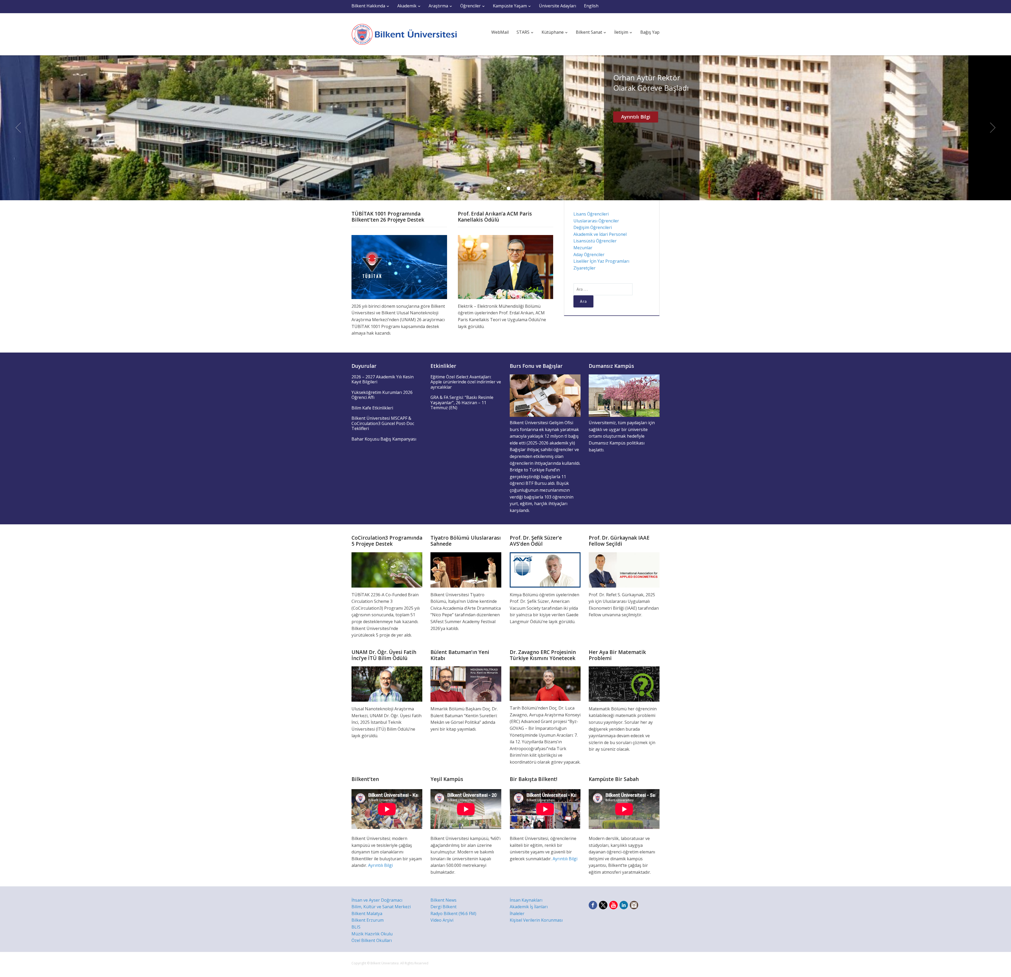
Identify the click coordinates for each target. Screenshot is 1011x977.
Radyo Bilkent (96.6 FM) (453, 913)
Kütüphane (553, 32)
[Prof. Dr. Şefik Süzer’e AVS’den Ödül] (545, 569)
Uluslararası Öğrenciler (596, 221)
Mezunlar (582, 248)
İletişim (621, 32)
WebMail (500, 32)
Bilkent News (443, 900)
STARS (523, 32)
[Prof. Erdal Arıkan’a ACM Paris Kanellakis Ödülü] (505, 267)
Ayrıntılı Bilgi (595, 117)
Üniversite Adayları (557, 6)
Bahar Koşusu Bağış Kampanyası (383, 439)
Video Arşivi (441, 920)
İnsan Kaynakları (526, 900)
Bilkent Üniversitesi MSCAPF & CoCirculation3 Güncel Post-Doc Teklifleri (382, 423)
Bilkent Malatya (366, 913)
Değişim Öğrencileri (592, 227)
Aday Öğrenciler (588, 254)
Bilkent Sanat (589, 32)
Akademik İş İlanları (529, 907)
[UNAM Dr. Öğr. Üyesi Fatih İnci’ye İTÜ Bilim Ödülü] (386, 683)
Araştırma (438, 6)
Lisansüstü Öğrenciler (595, 241)
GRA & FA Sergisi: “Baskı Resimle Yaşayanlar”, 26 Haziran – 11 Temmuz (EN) (461, 402)
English (591, 6)
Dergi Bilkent (443, 907)
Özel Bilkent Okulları (371, 940)
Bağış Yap (650, 32)
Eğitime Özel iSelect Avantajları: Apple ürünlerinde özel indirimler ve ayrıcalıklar (465, 382)
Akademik (407, 6)
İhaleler (517, 913)
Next (993, 128)
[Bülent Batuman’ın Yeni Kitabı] (465, 683)
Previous (18, 128)
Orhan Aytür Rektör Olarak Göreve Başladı (611, 82)
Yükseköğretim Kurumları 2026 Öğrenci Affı (382, 394)
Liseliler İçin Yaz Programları (601, 261)
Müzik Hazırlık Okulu (372, 934)
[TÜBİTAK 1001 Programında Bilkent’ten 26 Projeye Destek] (399, 267)
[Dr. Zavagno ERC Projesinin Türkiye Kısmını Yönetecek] (545, 683)
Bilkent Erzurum (367, 920)
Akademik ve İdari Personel (600, 234)
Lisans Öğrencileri (591, 214)
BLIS (355, 927)
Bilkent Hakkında (368, 6)
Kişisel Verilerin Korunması (536, 920)
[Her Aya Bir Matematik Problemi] (624, 683)
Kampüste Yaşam (510, 6)
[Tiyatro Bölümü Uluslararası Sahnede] (465, 569)
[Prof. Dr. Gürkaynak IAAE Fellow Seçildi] (624, 569)
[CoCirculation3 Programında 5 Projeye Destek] (386, 569)
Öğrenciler (470, 6)
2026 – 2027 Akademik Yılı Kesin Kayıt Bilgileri (382, 379)
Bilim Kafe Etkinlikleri (372, 408)
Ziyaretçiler (584, 268)
